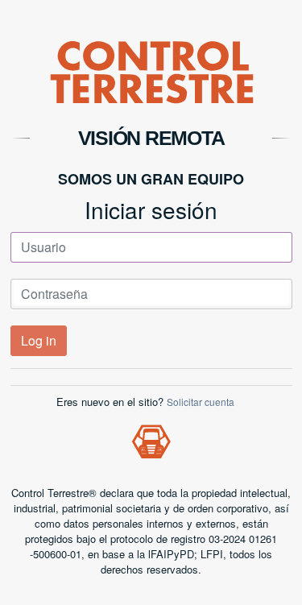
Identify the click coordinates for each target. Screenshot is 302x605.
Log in (38, 340)
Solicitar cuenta (200, 401)
